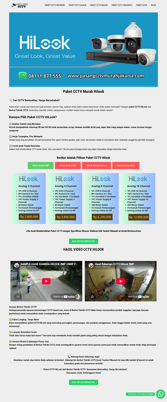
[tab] (41, 165)
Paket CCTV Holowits (122, 5)
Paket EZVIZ (141, 5)
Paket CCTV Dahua (77, 5)
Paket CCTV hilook (99, 5)
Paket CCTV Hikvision (55, 5)
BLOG (153, 5)
